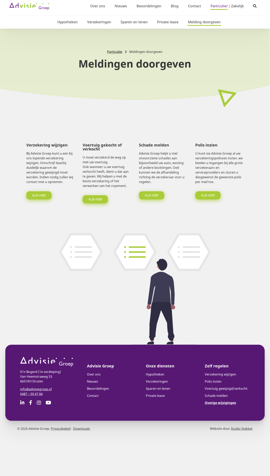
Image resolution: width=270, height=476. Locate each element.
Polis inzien (213, 381)
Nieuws (121, 6)
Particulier (219, 6)
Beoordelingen (149, 6)
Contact (194, 6)
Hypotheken (67, 22)
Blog (174, 6)
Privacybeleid (61, 428)
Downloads (81, 428)
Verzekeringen (99, 22)
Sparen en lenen (134, 22)
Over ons (97, 6)
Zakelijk (237, 6)
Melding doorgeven (204, 22)
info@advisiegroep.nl (36, 389)
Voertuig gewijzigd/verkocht (226, 388)
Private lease (167, 22)
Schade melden (216, 395)
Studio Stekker (242, 428)
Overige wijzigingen (220, 403)
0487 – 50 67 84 (31, 394)
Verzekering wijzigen (220, 374)
